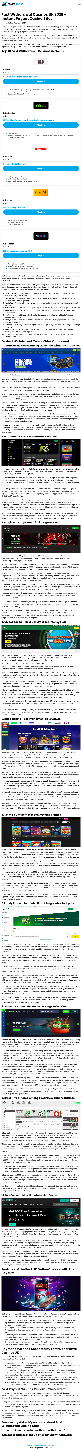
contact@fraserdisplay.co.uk (45, 1445)
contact (29, 1445)
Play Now (41, 81)
